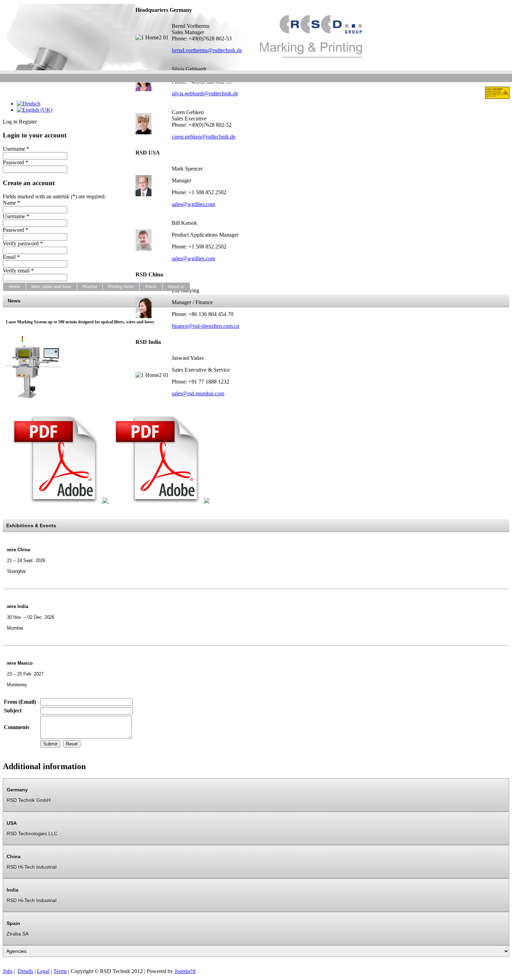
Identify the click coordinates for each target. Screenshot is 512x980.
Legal (43, 971)
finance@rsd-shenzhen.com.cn (205, 326)
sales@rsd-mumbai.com (198, 393)
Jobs (8, 971)
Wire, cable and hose (51, 286)
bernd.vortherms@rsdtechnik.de (207, 50)
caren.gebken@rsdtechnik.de (203, 137)
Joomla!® (185, 971)
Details (25, 971)
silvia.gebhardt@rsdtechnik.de (205, 93)
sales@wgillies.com (193, 204)
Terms (60, 971)
